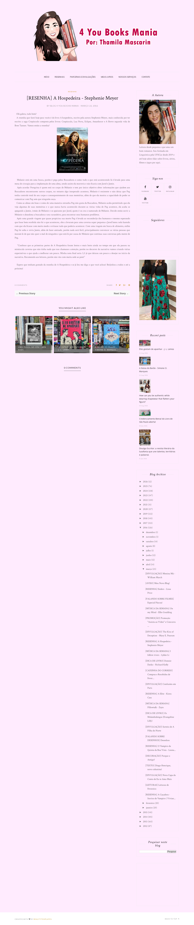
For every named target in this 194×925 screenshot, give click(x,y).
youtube (145, 203)
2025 (145, 486)
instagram (170, 191)
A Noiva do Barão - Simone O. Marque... (78, 348)
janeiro (149, 807)
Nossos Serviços (127, 77)
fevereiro (150, 803)
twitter (157, 191)
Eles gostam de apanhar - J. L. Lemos (156, 349)
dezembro (150, 532)
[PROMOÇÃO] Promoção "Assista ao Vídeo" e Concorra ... (160, 622)
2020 (145, 509)
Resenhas (60, 77)
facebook (145, 191)
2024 (145, 490)
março (149, 569)
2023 (145, 495)
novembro (151, 536)
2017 (145, 523)
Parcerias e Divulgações (83, 77)
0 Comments (21, 285)
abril (148, 564)
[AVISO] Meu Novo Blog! (157, 583)
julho (148, 550)
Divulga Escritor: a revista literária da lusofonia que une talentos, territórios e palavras (157, 451)
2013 (145, 821)
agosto (149, 546)
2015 (145, 812)
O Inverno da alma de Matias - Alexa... (118, 348)
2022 (145, 500)
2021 (145, 504)
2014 (145, 816)
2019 (145, 513)
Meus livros (107, 77)
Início (46, 77)
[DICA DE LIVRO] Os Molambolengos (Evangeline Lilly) (159, 717)
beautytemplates (43, 919)
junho (149, 555)
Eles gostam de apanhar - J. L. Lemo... (43, 348)
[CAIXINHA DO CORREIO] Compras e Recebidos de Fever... (159, 674)
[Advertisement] (160, 884)
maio (148, 559)
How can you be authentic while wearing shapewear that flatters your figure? (156, 398)
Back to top (171, 919)
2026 (145, 481)
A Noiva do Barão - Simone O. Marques (153, 370)
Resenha (72, 92)
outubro (150, 541)
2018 (145, 518)
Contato (146, 77)
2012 (145, 826)
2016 (145, 527)
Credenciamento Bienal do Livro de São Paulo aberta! (156, 420)
